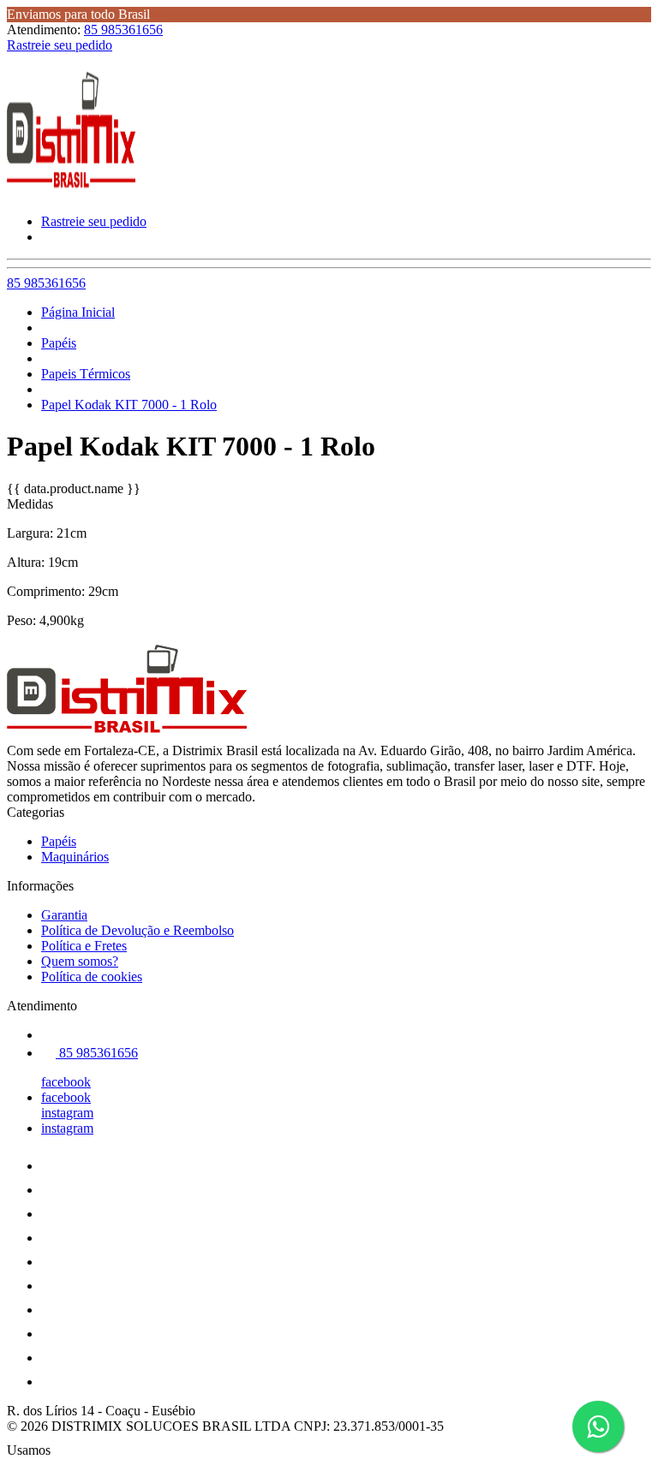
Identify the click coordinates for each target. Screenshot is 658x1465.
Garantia (64, 915)
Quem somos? (79, 961)
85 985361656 (123, 29)
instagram (67, 1112)
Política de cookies (91, 976)
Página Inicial (78, 312)
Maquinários (75, 856)
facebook (66, 1082)
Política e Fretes (84, 945)
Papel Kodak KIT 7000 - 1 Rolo (129, 404)
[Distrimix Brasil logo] (71, 192)
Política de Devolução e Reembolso (137, 930)
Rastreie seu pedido (59, 45)
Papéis (58, 343)
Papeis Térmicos (85, 373)
